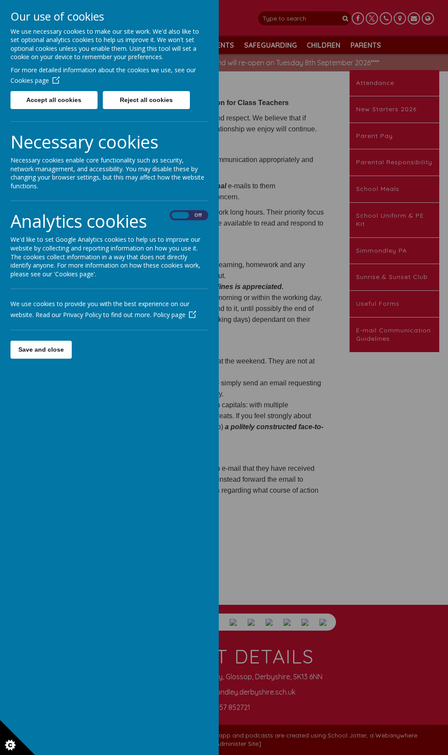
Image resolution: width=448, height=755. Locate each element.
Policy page (169, 314)
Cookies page (29, 80)
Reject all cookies (146, 99)
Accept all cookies (53, 99)
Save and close (41, 349)
